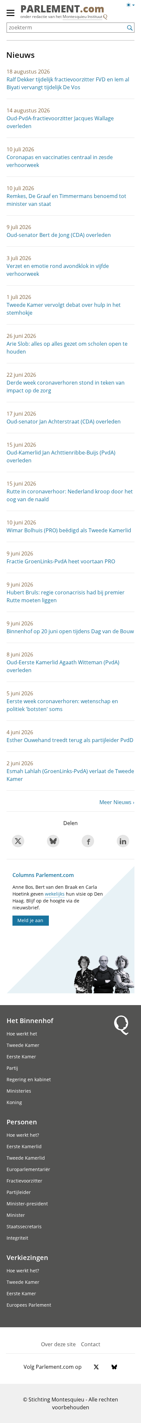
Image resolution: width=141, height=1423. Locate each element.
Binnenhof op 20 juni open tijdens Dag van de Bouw (70, 631)
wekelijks (55, 894)
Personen (22, 1121)
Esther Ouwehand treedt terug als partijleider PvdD (70, 740)
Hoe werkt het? (23, 1135)
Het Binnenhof (30, 1020)
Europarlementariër (28, 1169)
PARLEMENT (62, 9)
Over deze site (58, 1344)
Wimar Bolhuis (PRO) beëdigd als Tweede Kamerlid (69, 530)
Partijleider (19, 1192)
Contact (90, 1344)
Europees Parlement (29, 1305)
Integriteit (17, 1238)
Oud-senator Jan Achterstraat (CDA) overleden (64, 421)
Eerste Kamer (21, 1056)
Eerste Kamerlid (24, 1146)
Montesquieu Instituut (82, 16)
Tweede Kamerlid (26, 1158)
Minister (16, 1215)
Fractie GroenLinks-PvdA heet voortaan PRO (61, 561)
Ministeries (19, 1091)
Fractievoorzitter (24, 1181)
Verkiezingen (27, 1257)
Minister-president (27, 1203)
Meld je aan (30, 920)
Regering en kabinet (29, 1079)
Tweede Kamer (23, 1045)
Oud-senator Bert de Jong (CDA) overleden (59, 235)
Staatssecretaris (24, 1226)
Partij (12, 1068)
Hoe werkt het (22, 1034)
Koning (14, 1102)
